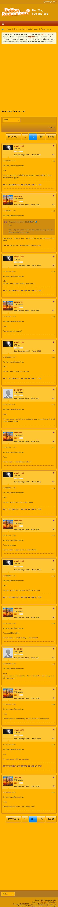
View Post (36, 221)
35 (41, 136)
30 (32, 136)
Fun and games (46, 29)
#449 (53, 745)
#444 (53, 536)
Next (51, 136)
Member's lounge (32, 29)
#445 (53, 576)
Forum (9, 29)
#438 (53, 272)
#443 (53, 488)
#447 (53, 664)
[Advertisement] (29, 74)
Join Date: (18, 155)
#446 (53, 624)
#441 (53, 405)
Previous (13, 136)
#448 (53, 705)
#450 (53, 793)
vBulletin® (44, 902)
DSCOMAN (18, 390)
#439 (53, 317)
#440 (53, 357)
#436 (53, 161)
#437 (53, 211)
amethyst (18, 196)
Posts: (34, 155)
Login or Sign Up (49, 2)
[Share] (53, 154)
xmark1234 (19, 146)
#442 (53, 448)
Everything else (19, 29)
